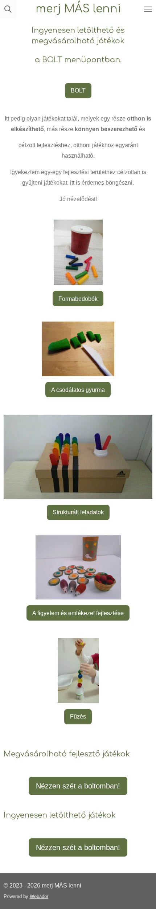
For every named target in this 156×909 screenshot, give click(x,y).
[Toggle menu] (148, 9)
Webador (39, 896)
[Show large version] (78, 252)
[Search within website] (8, 9)
